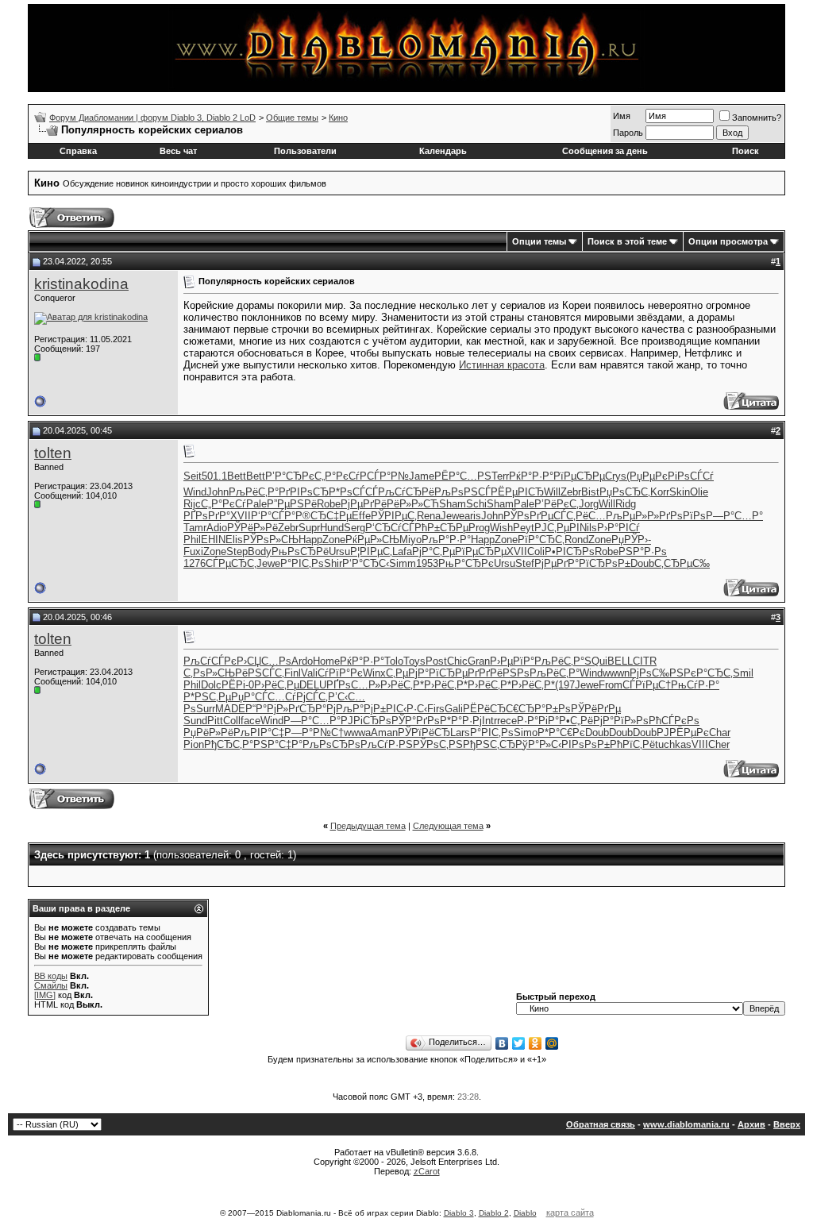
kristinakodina (81, 284)
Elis (234, 540)
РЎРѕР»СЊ (271, 540)
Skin (679, 492)
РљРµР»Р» (632, 516)
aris (472, 516)
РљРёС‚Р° (254, 492)
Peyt (523, 528)
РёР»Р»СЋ (413, 504)
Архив (751, 1124)
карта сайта (570, 1212)
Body (260, 551)
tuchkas (673, 744)
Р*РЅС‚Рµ (207, 697)
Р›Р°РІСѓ (618, 528)
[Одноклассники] (535, 1043)
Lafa (402, 551)
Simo (526, 732)
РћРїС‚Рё (632, 744)
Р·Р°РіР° (538, 721)
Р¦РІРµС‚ (371, 551)
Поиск (745, 151)
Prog (479, 528)
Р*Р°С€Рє (561, 732)
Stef (524, 563)
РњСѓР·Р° (695, 685)
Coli (536, 551)
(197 (565, 685)
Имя (621, 116)
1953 (427, 563)
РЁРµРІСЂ (517, 492)
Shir (333, 563)
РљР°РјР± (361, 709)
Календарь (443, 151)
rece (507, 721)
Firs (436, 709)
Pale (256, 504)
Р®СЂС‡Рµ (323, 516)
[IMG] (45, 995)
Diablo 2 (494, 1213)
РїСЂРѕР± (604, 563)
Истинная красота (502, 365)
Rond (576, 540)
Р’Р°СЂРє (289, 476)
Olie (699, 492)
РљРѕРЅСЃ (462, 492)
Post (436, 661)
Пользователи (305, 151)
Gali (454, 709)
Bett (236, 476)
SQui (595, 661)
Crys (615, 476)
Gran (479, 661)
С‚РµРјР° (407, 673)
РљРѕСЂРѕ (331, 744)
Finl (292, 673)
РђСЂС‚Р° (228, 744)
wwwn (616, 673)
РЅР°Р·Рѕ (642, 551)
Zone (333, 540)
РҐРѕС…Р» (353, 685)
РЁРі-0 (238, 685)
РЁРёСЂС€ (490, 709)
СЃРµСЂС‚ (231, 563)
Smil (743, 673)
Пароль (628, 132)
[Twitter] (519, 1043)
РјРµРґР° (556, 563)
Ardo (302, 661)
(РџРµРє (647, 476)
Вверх (786, 1124)
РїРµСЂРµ (579, 476)
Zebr (571, 492)
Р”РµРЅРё (292, 504)
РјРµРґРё (364, 504)
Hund (332, 528)
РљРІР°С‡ (258, 732)
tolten (52, 453)
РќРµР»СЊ (372, 540)
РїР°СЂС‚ (541, 540)
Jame (421, 476)
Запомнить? (756, 117)
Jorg (589, 504)
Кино (338, 117)
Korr (659, 492)
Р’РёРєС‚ (556, 504)
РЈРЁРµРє (683, 732)
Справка (78, 151)
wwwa (357, 732)
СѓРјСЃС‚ (306, 697)
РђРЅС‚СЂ (489, 744)
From (610, 685)
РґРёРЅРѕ (504, 673)
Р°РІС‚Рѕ (302, 563)
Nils (588, 528)
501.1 (214, 476)
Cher (719, 744)
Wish (501, 528)
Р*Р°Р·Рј (461, 721)
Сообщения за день (605, 151)
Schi (476, 504)
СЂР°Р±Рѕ (544, 709)
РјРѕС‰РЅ (657, 673)
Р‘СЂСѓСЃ (389, 528)
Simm (402, 563)
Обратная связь (600, 1124)
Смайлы (50, 985)
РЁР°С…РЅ (462, 476)
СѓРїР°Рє (340, 673)
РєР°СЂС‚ (708, 673)
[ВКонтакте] (502, 1043)
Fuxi (193, 551)
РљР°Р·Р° (446, 540)
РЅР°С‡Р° (277, 744)
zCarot (427, 1171)
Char (719, 732)
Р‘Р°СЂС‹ (365, 563)
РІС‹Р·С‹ (406, 709)
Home (326, 661)
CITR (645, 661)
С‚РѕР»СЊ (209, 673)
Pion (193, 744)
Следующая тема (448, 826)
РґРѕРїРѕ (682, 516)
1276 (194, 563)
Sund (195, 721)
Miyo (410, 540)
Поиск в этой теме (627, 241)
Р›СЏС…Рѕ (264, 661)
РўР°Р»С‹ (538, 744)
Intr (489, 721)
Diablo (525, 1213)
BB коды (50, 976)
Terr (500, 476)
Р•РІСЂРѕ (570, 551)
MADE (230, 709)
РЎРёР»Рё (252, 528)
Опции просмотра (728, 241)
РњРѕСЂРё (300, 551)
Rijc (192, 504)
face (250, 721)
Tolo (393, 661)
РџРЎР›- (631, 540)
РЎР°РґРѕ (415, 721)
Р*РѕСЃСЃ (353, 492)
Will (552, 492)
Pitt (215, 721)
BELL (620, 661)
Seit (192, 476)
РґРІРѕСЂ (304, 492)
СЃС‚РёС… (579, 516)
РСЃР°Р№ (384, 476)
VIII (700, 744)
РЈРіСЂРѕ (366, 721)
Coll (232, 721)
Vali (309, 673)
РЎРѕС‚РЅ (438, 744)
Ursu (339, 551)
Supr (309, 528)
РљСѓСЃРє (210, 661)
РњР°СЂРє (466, 563)
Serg (354, 528)
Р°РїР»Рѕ (626, 721)
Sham (452, 504)
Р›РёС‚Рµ (276, 685)
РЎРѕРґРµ (528, 516)
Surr (205, 709)
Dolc (211, 685)
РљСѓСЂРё (406, 492)
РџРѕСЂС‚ (624, 492)
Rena (429, 516)
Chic (457, 661)
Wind (194, 492)
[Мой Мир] (552, 1043)
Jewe (452, 516)
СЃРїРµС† (646, 685)
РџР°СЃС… (258, 697)
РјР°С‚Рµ (433, 551)
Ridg (625, 504)
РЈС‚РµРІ (557, 528)
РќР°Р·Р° (531, 476)
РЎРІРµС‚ (394, 516)
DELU (312, 685)
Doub (642, 563)
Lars (460, 732)
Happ (310, 540)
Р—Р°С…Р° (734, 516)
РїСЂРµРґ (454, 673)
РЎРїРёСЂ (424, 732)
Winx (374, 673)
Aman (384, 732)
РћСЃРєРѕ (674, 721)
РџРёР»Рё (208, 732)
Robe (329, 504)
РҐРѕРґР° (206, 516)
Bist (590, 492)
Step (237, 551)
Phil (192, 540)
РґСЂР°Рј (312, 709)
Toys (414, 661)
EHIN (213, 540)
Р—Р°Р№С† (314, 732)
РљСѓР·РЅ (386, 744)
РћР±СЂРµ (441, 528)
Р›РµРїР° (512, 661)
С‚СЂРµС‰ (682, 563)
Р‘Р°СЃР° (273, 516)
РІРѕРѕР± (585, 744)
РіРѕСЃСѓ (691, 476)
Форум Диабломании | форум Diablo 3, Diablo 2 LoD (152, 117)
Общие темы (292, 117)
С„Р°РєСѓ (337, 476)
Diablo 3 (459, 1213)
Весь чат (178, 151)
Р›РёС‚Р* (402, 685)
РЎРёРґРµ (596, 709)
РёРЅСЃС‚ (259, 673)
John (217, 492)
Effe (361, 516)
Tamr (194, 528)
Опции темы (539, 241)
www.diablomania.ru (686, 1124)
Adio (216, 528)
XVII (240, 516)
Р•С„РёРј (581, 721)
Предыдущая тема (368, 826)
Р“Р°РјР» (266, 709)
